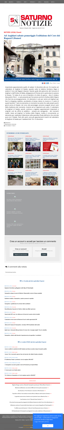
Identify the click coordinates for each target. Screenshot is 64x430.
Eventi (19, 32)
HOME (6, 2)
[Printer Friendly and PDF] (54, 83)
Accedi (7, 5)
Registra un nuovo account (21, 254)
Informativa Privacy (27, 425)
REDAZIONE (46, 2)
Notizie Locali (10, 32)
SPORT (25, 2)
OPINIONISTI (32, 2)
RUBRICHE (19, 2)
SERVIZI (52, 2)
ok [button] (47, 425)
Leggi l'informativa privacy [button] (41, 421)
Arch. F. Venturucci (26, 427)
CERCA (39, 2)
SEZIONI (11, 2)
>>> (51, 385)
